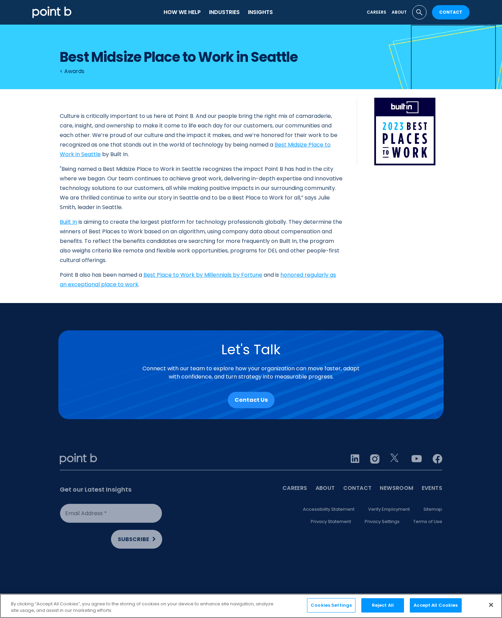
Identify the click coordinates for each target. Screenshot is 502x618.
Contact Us (251, 400)
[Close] (491, 604)
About (399, 12)
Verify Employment (389, 509)
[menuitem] (182, 12)
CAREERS (294, 488)
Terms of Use (427, 521)
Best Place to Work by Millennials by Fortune (202, 275)
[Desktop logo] (51, 12)
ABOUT (325, 488)
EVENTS (432, 488)
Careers (376, 12)
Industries (224, 12)
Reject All (383, 605)
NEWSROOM (396, 488)
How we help (182, 12)
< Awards (72, 71)
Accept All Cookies (436, 605)
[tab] (419, 12)
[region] (251, 606)
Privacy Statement (331, 521)
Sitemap (432, 509)
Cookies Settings (331, 605)
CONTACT (450, 12)
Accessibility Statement (328, 509)
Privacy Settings (382, 521)
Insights (260, 12)
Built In (68, 222)
